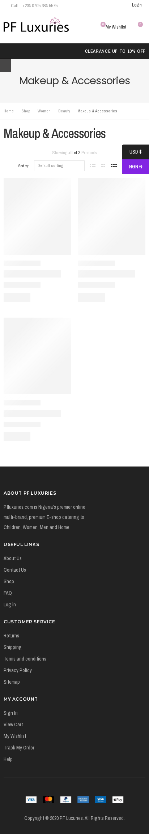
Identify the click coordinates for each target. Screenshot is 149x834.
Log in (10, 604)
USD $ (132, 152)
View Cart (13, 724)
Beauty (64, 111)
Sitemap (12, 682)
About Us (13, 558)
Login (137, 5)
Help (8, 759)
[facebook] (91, 5)
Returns (11, 635)
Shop (25, 111)
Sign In (11, 713)
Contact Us (15, 570)
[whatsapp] (120, 5)
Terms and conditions (25, 658)
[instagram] (110, 5)
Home (9, 111)
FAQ (8, 593)
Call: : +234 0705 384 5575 (34, 6)
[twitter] (100, 5)
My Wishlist (15, 736)
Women (44, 111)
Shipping (13, 647)
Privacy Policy (18, 670)
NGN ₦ (132, 167)
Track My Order (19, 747)
